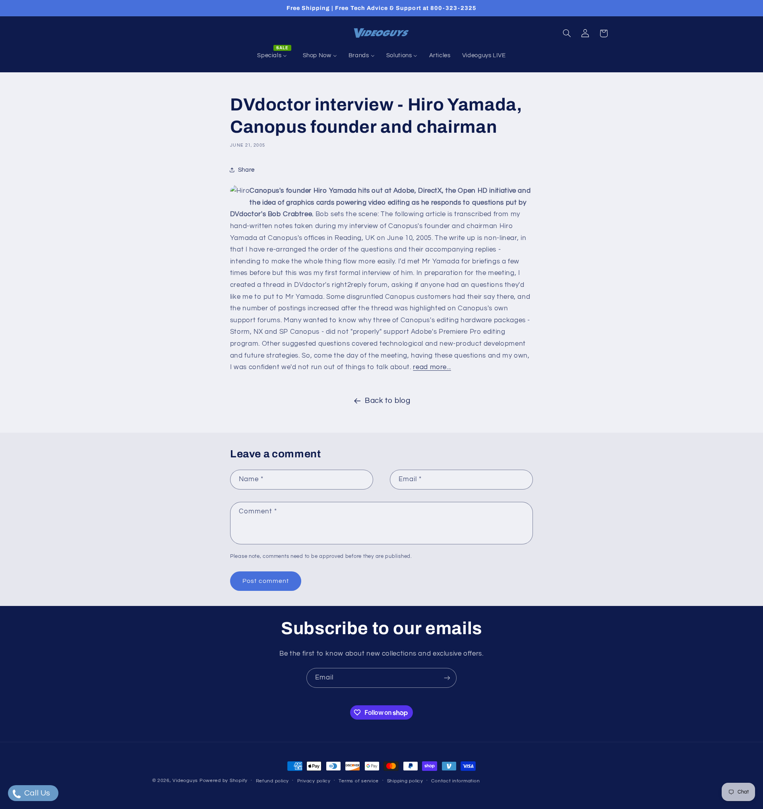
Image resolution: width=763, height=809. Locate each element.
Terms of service (359, 781)
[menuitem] (274, 55)
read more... (432, 367)
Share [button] (246, 170)
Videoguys (185, 780)
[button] (567, 33)
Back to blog (388, 400)
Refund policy (272, 781)
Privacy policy (314, 781)
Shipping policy (405, 781)
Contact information (455, 781)
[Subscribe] (447, 677)
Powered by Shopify (223, 780)
